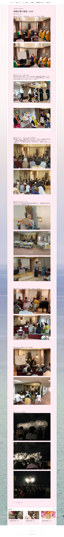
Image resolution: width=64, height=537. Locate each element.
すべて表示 (54, 509)
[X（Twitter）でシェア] (16, 502)
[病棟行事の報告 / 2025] (32, 515)
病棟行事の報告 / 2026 (14, 520)
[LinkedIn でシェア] (18, 502)
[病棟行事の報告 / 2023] (48, 515)
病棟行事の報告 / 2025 (30, 520)
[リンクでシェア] (21, 502)
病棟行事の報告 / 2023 (46, 520)
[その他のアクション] (49, 8)
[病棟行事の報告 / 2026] (16, 515)
